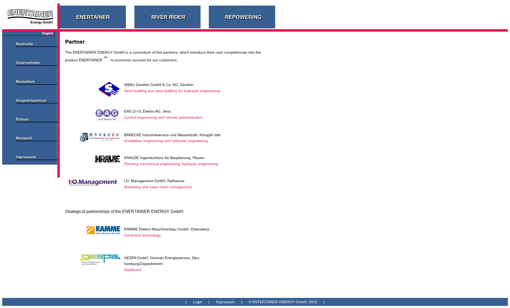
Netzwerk (24, 138)
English (47, 33)
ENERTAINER (93, 17)
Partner (22, 119)
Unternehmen (28, 63)
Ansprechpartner (31, 100)
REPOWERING (243, 17)
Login (197, 302)
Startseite (24, 44)
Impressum (26, 157)
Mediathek (25, 81)
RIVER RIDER (168, 17)
